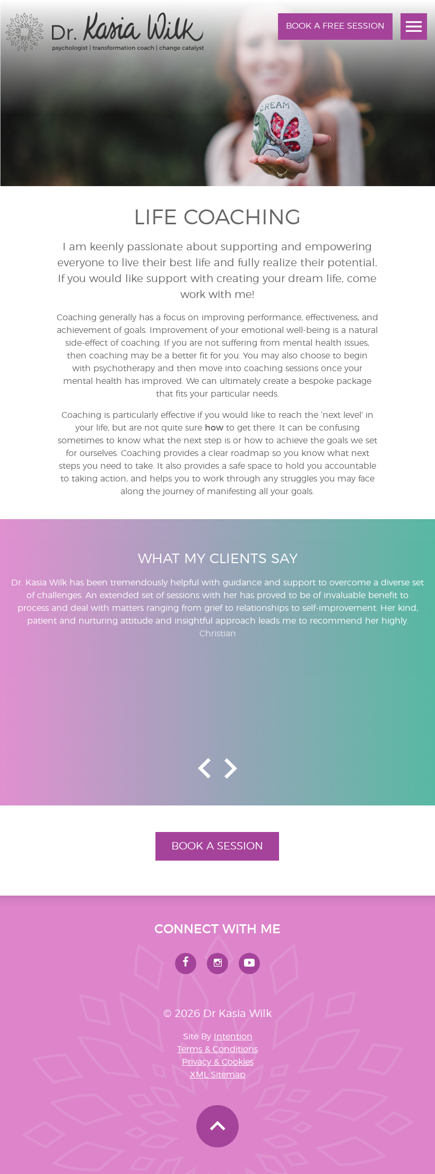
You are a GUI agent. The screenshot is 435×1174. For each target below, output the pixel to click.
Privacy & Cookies (218, 1062)
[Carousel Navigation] (217, 768)
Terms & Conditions (217, 1049)
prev (204, 768)
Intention (233, 1036)
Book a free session (335, 26)
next (230, 768)
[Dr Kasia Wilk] (104, 49)
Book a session (217, 846)
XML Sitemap (218, 1075)
